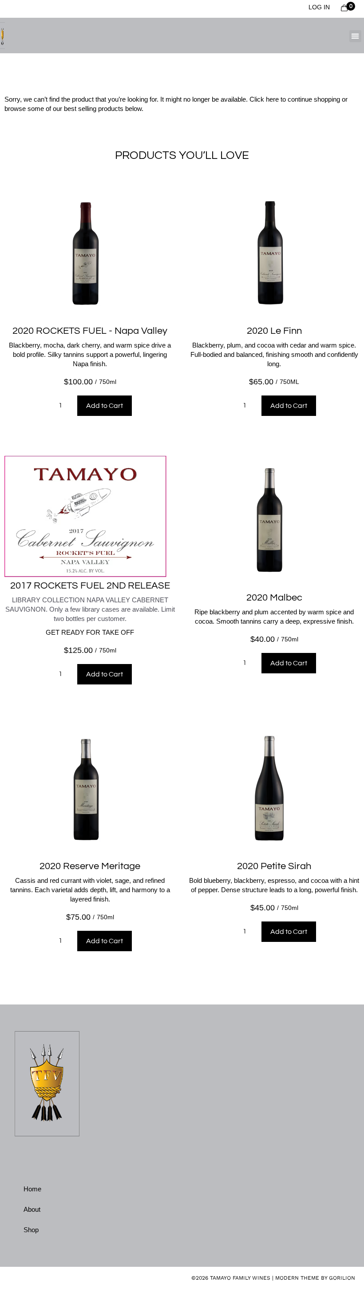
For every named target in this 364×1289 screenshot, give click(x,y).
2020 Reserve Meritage (90, 866)
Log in (319, 7)
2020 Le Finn (274, 331)
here (272, 99)
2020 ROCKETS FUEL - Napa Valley (89, 331)
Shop (31, 1230)
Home (32, 1189)
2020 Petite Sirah (274, 866)
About (32, 1209)
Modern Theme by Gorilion (315, 1278)
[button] (355, 36)
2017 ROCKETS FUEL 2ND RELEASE (90, 586)
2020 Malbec (274, 598)
